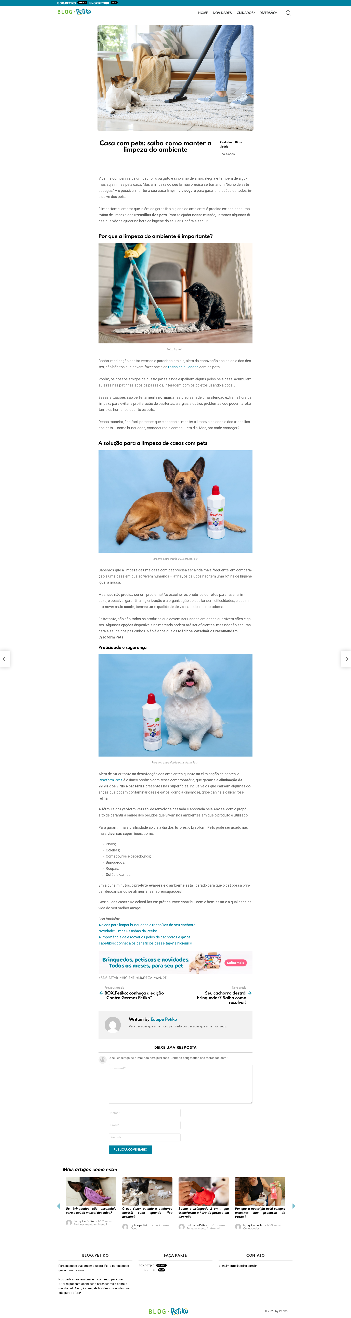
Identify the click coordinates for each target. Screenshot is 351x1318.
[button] (58, 1206)
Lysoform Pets (110, 780)
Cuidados (245, 12)
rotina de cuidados (183, 367)
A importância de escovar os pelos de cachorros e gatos (145, 937)
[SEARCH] (288, 13)
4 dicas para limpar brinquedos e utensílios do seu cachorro (147, 925)
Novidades (222, 12)
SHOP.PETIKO (102, 3)
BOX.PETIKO (71, 3)
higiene (128, 978)
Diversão (268, 12)
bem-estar (109, 978)
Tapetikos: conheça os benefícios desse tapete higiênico (145, 943)
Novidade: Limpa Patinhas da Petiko (128, 931)
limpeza (145, 978)
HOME (203, 12)
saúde (161, 978)
